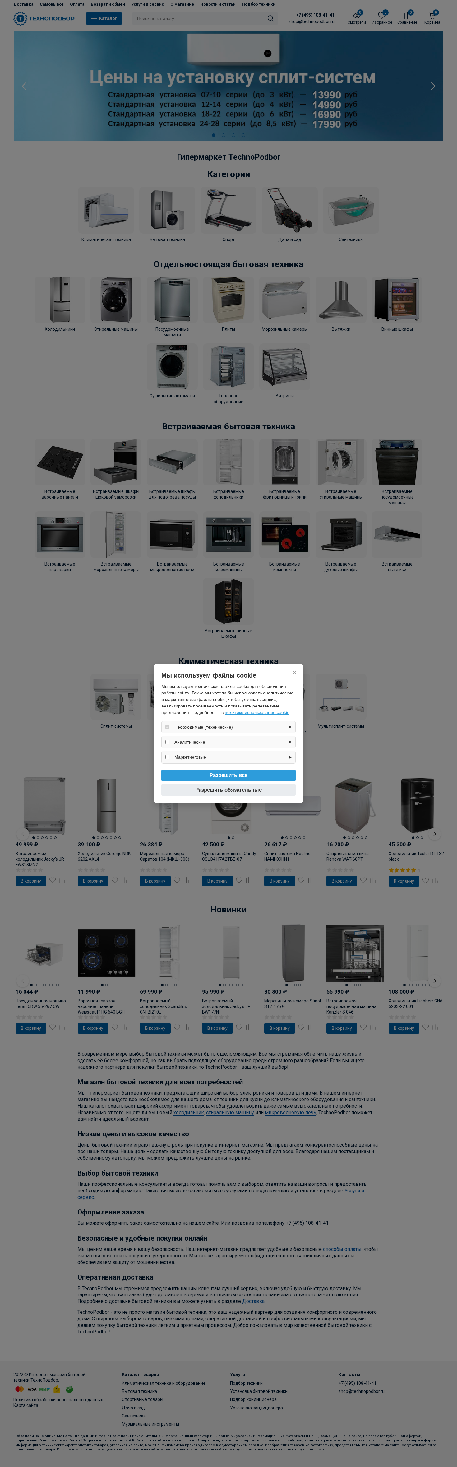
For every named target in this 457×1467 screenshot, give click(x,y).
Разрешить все (228, 775)
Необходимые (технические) (203, 727)
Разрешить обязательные (228, 790)
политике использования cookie (257, 712)
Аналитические (189, 742)
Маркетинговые (190, 757)
